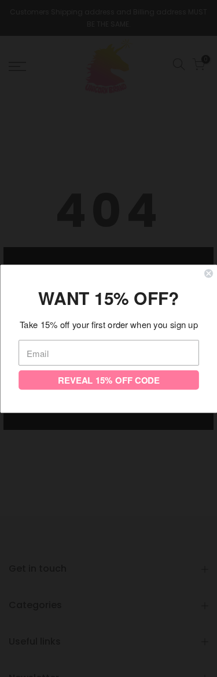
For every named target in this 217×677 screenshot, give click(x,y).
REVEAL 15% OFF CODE (108, 379)
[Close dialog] (209, 273)
